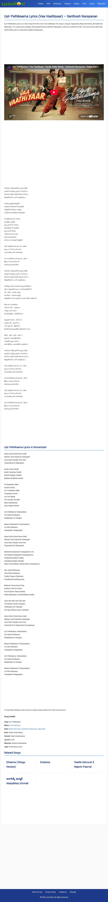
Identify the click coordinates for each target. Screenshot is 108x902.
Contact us (63, 892)
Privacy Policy (50, 892)
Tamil (84, 4)
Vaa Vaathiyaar (15, 725)
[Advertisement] (54, 46)
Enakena (45, 762)
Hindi (48, 4)
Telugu (91, 4)
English (76, 4)
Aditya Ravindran (15, 729)
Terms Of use (37, 892)
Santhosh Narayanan (29, 729)
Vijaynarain (41, 729)
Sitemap (73, 892)
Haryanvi (67, 4)
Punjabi (40, 4)
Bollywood (57, 4)
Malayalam (101, 4)
